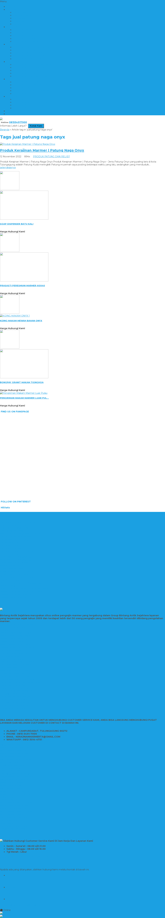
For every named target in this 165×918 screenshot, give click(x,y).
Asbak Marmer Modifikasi (14, 562)
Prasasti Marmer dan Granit (15, 635)
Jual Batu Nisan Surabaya (14, 653)
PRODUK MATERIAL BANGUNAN (32, 64)
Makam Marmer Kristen (13, 782)
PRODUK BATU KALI (25, 35)
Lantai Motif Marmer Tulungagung (19, 551)
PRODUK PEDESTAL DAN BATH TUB (34, 84)
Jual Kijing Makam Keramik (15, 773)
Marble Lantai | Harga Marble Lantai (20, 533)
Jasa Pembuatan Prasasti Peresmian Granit (24, 588)
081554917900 (18, 122)
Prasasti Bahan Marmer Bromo (17, 632)
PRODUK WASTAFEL (25, 108)
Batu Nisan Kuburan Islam (14, 817)
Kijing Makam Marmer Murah (16, 759)
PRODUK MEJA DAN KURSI (29, 67)
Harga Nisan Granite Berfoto (16, 767)
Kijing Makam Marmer (12, 744)
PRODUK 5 (12, 96)
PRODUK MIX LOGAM (26, 70)
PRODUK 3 (12, 61)
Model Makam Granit (12, 814)
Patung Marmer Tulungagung (17, 705)
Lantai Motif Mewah (11, 548)
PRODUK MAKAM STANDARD (30, 55)
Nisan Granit (7, 823)
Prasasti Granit (8, 585)
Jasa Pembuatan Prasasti (14, 627)
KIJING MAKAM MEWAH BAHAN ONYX (21, 320)
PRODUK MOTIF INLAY (26, 73)
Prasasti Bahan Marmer (13, 597)
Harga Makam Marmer (13, 756)
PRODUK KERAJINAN (25, 41)
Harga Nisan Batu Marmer (15, 828)
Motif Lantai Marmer (11, 553)
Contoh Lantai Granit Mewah (16, 536)
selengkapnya (8, 167)
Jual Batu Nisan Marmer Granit (17, 661)
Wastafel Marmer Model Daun (17, 577)
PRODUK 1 (12, 26)
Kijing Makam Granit (11, 788)
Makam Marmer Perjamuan (15, 794)
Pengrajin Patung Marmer (14, 702)
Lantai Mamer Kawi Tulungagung (19, 522)
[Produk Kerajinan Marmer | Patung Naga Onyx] (27, 144)
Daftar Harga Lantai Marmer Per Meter (22, 513)
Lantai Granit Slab (9, 542)
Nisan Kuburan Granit (12, 658)
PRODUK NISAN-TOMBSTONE (30, 76)
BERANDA (12, 6)
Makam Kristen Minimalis (14, 753)
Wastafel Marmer (9, 565)
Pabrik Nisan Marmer (12, 656)
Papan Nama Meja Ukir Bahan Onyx (20, 682)
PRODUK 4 (12, 79)
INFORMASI (13, 9)
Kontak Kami (20, 18)
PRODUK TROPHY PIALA (27, 99)
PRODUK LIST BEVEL (25, 50)
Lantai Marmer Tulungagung (16, 539)
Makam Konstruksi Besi (13, 808)
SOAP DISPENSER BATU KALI (16, 224)
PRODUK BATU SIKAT (25, 38)
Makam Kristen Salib (11, 785)
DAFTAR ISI (13, 113)
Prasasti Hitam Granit (12, 641)
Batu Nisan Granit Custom (14, 825)
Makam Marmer (9, 796)
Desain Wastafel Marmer (14, 568)
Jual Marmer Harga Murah (14, 527)
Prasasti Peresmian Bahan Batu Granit (21, 591)
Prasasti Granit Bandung (13, 638)
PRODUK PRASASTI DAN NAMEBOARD (36, 90)
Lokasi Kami (19, 21)
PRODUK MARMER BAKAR (29, 58)
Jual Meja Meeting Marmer (15, 708)
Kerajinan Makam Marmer (14, 765)
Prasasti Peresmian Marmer (15, 594)
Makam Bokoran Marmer (14, 747)
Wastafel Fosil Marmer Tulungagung (20, 582)
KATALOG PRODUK (17, 110)
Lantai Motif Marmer (11, 545)
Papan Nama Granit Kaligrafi (16, 696)
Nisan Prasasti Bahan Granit (15, 644)
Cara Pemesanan (22, 15)
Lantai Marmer (8, 519)
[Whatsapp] (82, 913)
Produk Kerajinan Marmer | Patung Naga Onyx (42, 150)
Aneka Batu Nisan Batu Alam (16, 673)
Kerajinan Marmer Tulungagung (18, 571)
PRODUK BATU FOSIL (26, 32)
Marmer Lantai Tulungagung (16, 524)
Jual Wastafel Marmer (12, 580)
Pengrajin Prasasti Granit (13, 693)
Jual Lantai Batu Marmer (14, 530)
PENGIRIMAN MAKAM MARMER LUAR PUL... (24, 398)
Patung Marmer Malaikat (14, 699)
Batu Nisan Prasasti (11, 650)
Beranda (4, 129)
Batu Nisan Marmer (11, 667)
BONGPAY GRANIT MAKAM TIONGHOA (22, 382)
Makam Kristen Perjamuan (15, 791)
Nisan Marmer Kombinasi (14, 670)
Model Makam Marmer (13, 750)
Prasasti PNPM (8, 629)
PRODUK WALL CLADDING (29, 105)
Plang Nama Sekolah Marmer (16, 687)
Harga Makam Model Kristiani (16, 776)
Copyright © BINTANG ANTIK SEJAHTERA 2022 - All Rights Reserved (39, 857)
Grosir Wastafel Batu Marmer (16, 574)
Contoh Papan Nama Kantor (16, 690)
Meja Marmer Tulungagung (15, 559)
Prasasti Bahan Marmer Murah (17, 624)
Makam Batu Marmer (12, 770)
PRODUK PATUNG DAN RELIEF (31, 82)
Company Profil (21, 24)
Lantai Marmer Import (12, 516)
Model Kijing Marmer (12, 762)
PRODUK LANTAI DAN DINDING (32, 47)
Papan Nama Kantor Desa (14, 676)
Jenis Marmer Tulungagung (15, 556)
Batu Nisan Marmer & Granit (16, 664)
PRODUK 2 (12, 44)
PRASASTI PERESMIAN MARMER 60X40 (22, 285)
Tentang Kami (21, 12)
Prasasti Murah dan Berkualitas (17, 647)
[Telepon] (82, 916)
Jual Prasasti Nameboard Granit (17, 679)
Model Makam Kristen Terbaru (17, 802)
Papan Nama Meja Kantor (14, 685)
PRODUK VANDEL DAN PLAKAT (31, 102)
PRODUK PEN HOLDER (27, 87)
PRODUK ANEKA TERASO (28, 29)
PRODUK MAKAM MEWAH (28, 53)
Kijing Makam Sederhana (14, 779)
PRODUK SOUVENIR (25, 93)
